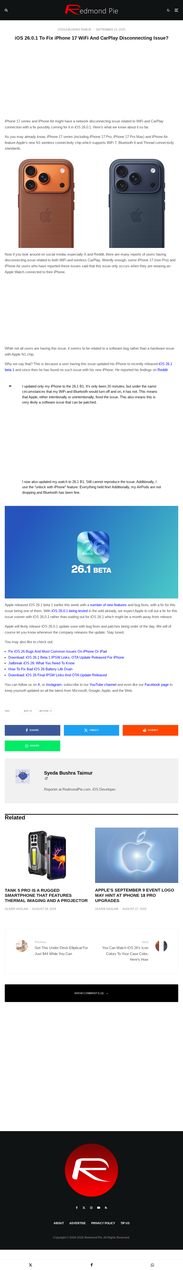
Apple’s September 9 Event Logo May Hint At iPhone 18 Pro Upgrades (134, 895)
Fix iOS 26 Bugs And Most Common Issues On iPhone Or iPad (57, 651)
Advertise (77, 1223)
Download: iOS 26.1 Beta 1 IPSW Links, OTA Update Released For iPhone (66, 657)
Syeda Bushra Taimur (74, 29)
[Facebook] (77, 1208)
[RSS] (105, 1208)
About (59, 1223)
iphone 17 (46, 711)
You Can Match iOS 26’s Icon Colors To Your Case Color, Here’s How (125, 950)
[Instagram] (91, 1208)
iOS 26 (28, 711)
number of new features (108, 605)
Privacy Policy (103, 1223)
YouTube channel (103, 684)
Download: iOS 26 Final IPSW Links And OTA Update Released (57, 675)
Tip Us (125, 1223)
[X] (84, 1208)
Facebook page (157, 684)
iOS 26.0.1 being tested (69, 611)
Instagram (54, 684)
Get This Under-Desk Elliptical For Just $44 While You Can (61, 947)
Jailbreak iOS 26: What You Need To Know (41, 663)
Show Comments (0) (89, 993)
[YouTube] (98, 1208)
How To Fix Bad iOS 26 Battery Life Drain (40, 669)
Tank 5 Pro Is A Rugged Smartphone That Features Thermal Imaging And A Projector (46, 895)
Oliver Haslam (16, 909)
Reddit (163, 370)
